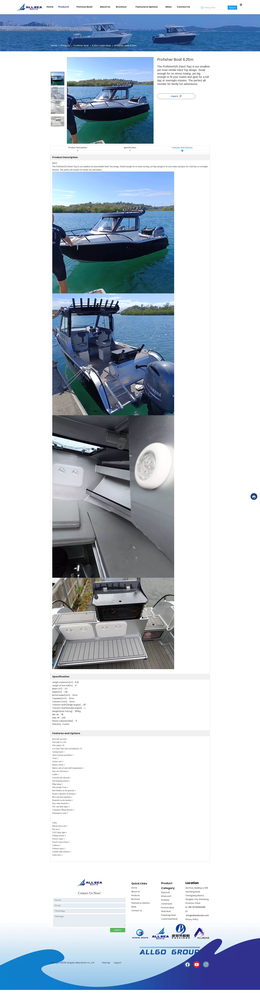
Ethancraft (166, 896)
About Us (135, 891)
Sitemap (106, 962)
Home (134, 887)
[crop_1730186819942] (160, 933)
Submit (117, 930)
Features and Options (182, 147)
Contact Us (136, 910)
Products (135, 895)
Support (117, 962)
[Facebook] (187, 964)
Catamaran (166, 903)
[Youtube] (196, 964)
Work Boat (166, 911)
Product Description (77, 147)
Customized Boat (169, 919)
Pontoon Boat (167, 907)
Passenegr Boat (168, 915)
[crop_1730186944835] (201, 933)
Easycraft (165, 892)
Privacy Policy (192, 919)
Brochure (135, 899)
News (133, 906)
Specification (130, 147)
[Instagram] (206, 964)
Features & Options (140, 903)
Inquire (174, 96)
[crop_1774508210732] (140, 934)
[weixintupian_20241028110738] (181, 931)
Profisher (165, 900)
